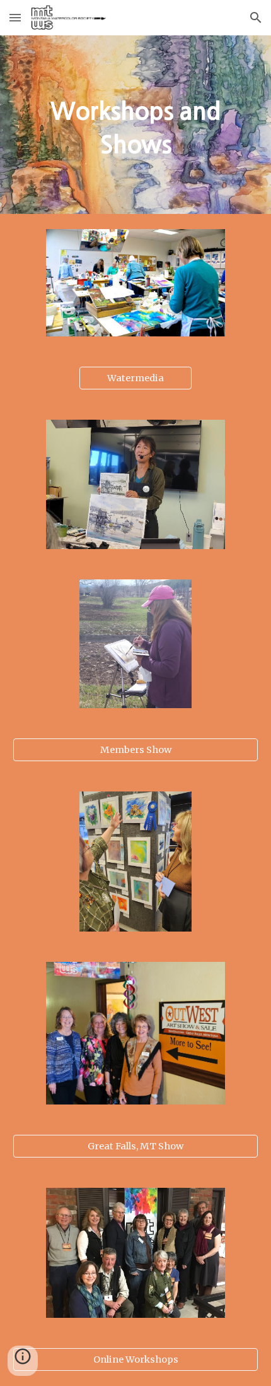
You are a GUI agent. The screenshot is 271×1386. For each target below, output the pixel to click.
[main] (135, 124)
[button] (15, 17)
